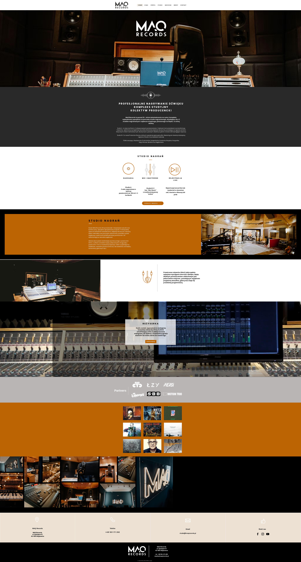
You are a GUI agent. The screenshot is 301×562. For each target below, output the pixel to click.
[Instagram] (262, 534)
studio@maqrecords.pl (188, 533)
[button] (132, 413)
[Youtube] (267, 534)
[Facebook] (257, 534)
